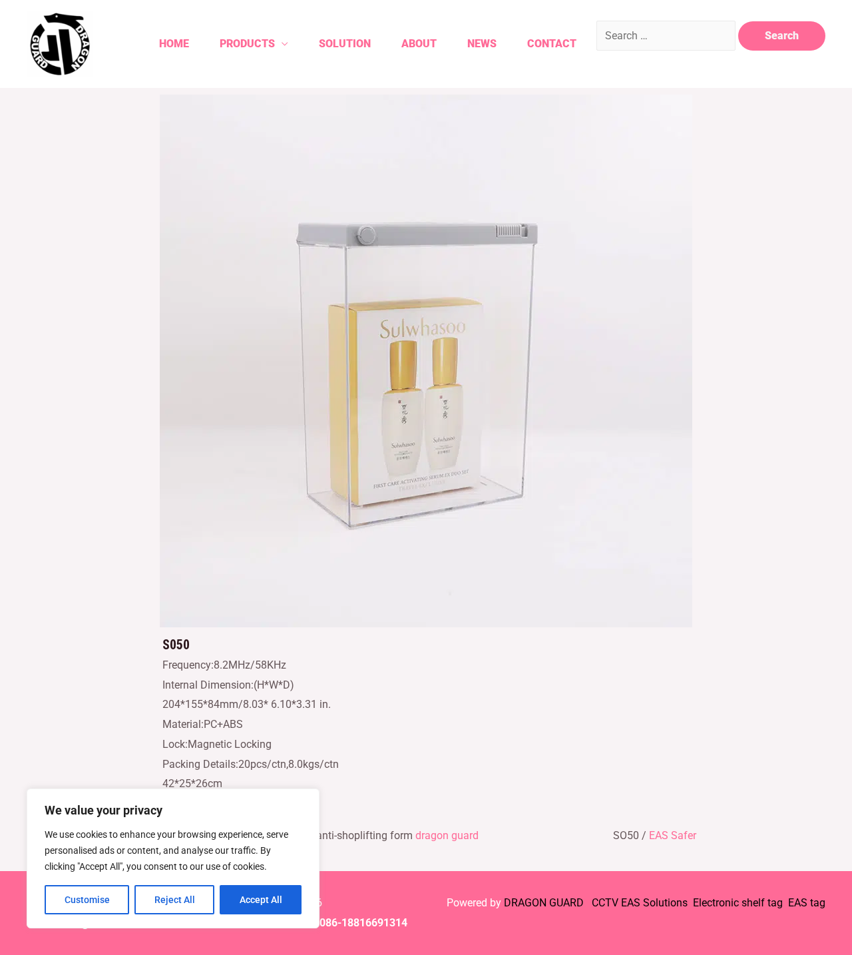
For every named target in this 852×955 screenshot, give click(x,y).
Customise (87, 899)
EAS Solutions (655, 902)
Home (174, 43)
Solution (345, 43)
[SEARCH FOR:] (667, 35)
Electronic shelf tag (738, 902)
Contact (551, 43)
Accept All (261, 899)
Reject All (174, 899)
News (482, 43)
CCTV (605, 902)
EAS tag (805, 902)
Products (247, 43)
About (419, 43)
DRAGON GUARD (545, 902)
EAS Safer (672, 835)
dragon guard (447, 835)
